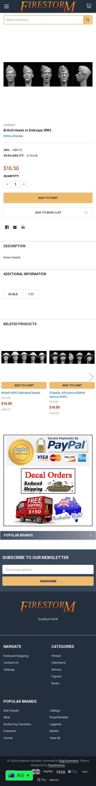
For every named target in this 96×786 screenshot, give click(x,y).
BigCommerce (69, 761)
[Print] (23, 227)
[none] (48, 74)
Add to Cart (24, 385)
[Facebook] (6, 227)
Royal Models (59, 717)
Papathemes (56, 765)
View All (55, 738)
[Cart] (89, 6)
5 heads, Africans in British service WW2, (67, 394)
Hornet (8, 738)
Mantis (54, 731)
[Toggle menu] (6, 6)
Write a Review (13, 136)
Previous (4, 377)
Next (91, 377)
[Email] (14, 227)
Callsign (55, 710)
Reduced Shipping (15, 656)
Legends (56, 724)
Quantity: (11, 176)
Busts (55, 683)
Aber (6, 717)
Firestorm (9, 731)
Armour (56, 669)
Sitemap (9, 669)
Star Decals (11, 710)
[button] (48, 481)
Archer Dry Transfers (17, 724)
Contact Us (10, 662)
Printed (56, 656)
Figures (56, 676)
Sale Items (58, 662)
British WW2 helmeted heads (20, 393)
